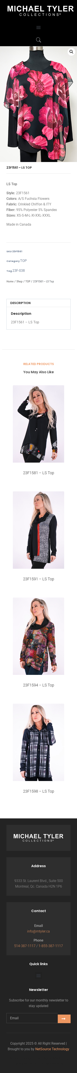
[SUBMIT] (64, 1019)
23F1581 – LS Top (38, 473)
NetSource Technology (52, 1049)
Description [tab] (20, 303)
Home (9, 281)
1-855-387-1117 (50, 946)
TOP (23, 261)
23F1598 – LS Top (38, 791)
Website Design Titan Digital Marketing (38, 1058)
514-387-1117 (25, 946)
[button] (38, 27)
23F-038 (18, 271)
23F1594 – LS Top (38, 685)
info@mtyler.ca (38, 931)
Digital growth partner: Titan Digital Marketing (38, 1063)
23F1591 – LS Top (38, 579)
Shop (19, 281)
